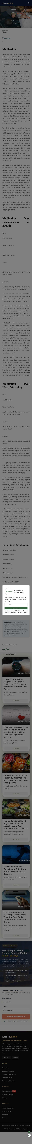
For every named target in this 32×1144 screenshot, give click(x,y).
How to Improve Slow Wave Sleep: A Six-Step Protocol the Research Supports (15, 870)
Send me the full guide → (16, 1016)
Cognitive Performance (9, 1074)
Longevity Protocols (8, 1071)
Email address (6, 998)
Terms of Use (14, 1125)
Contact (4, 1118)
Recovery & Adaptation (9, 1081)
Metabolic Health (7, 1078)
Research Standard (7, 1095)
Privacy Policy (6, 1125)
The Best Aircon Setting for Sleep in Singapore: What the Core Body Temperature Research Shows (15, 917)
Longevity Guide (8, 1091)
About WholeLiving (7, 1108)
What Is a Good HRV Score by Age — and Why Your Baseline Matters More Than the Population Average (16, 732)
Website (15, 1057)
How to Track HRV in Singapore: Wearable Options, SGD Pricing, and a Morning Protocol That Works (16, 684)
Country (4, 1006)
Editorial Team (6, 1111)
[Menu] (28, 3)
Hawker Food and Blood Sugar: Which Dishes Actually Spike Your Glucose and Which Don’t (15, 825)
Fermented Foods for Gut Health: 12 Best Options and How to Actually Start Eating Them (16, 779)
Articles (4, 1098)
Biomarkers (5, 1068)
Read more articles (23, 16)
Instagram (6, 1057)
